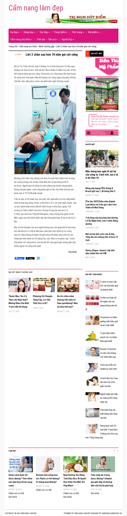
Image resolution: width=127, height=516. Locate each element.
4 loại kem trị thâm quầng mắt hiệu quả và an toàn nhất (109, 321)
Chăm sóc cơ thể (16, 493)
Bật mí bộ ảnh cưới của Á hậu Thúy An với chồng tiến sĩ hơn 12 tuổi (101, 237)
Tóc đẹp (44, 32)
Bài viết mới (96, 54)
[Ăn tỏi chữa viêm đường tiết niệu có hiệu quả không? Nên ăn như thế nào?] (68, 286)
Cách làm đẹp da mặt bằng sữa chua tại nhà (108, 414)
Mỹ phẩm (93, 32)
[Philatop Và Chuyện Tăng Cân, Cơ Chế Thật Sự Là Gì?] (44, 286)
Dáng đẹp (29, 32)
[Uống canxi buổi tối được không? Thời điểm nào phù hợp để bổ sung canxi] (21, 464)
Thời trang (78, 32)
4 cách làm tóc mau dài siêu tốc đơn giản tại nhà (109, 382)
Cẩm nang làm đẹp (36, 7)
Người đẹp (68, 39)
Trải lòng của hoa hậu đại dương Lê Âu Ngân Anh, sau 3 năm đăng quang (101, 220)
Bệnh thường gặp (46, 46)
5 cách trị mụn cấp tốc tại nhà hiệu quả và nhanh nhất (109, 285)
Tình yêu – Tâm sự (46, 39)
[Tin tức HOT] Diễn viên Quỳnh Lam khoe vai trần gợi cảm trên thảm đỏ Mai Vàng (101, 204)
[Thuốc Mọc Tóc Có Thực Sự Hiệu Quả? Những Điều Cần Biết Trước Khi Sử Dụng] (20, 286)
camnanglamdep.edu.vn (112, 513)
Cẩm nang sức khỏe (21, 39)
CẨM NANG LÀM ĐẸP (82, 513)
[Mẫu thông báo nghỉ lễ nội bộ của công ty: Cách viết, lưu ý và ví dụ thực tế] (101, 159)
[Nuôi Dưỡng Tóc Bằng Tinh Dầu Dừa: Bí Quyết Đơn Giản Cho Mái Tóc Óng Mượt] (75, 464)
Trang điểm (60, 32)
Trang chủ (13, 46)
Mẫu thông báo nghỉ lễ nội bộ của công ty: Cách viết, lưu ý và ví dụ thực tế (101, 174)
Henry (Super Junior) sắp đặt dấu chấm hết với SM (100, 252)
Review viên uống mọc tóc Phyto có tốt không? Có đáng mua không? (48, 478)
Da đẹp (14, 32)
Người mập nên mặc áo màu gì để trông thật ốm (109, 398)
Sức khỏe (13, 496)
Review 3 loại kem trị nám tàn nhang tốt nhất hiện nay (108, 353)
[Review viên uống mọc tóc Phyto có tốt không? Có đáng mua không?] (48, 464)
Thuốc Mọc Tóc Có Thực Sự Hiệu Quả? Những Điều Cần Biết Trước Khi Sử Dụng (19, 301)
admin (19, 54)
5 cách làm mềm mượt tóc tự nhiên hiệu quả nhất (108, 337)
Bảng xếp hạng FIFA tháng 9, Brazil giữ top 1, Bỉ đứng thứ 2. (100, 190)
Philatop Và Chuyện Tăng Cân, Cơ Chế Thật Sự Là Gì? (42, 300)
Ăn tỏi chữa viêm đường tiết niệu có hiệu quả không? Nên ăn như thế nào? (67, 301)
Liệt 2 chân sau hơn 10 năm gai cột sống (52, 54)
